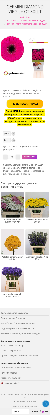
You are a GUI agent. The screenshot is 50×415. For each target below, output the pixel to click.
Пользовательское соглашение (16, 368)
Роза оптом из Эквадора (13, 345)
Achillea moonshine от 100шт (37, 221)
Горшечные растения (11, 350)
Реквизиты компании (11, 378)
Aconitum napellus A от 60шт (37, 258)
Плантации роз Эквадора (13, 318)
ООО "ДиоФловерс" (10, 394)
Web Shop (25, 17)
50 (13, 140)
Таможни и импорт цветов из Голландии (20, 333)
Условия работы (9, 373)
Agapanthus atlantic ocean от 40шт (12, 295)
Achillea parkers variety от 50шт (12, 258)
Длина (6, 140)
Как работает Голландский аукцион (18, 323)
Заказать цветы (29, 156)
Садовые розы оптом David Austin (17, 328)
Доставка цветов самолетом (14, 313)
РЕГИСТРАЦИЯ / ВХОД (25, 103)
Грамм (6, 133)
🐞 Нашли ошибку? (10, 383)
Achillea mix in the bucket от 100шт (12, 221)
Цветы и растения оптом (25, 406)
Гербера (10, 24)
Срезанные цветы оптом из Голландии (26, 20)
